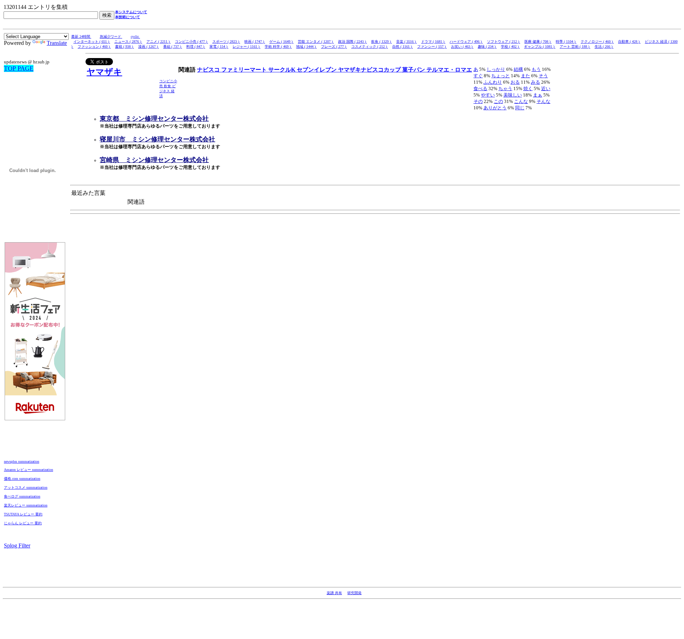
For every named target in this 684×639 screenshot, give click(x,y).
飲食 (168, 86)
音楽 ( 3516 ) (406, 41)
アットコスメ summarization (25, 487)
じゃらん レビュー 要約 (23, 523)
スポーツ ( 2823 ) (226, 41)
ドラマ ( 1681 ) (433, 41)
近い (545, 88)
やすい (488, 95)
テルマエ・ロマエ (449, 70)
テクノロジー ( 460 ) (597, 41)
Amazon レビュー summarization (28, 470)
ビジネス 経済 (167, 91)
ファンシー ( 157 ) (432, 46)
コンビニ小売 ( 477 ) (191, 41)
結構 (518, 69)
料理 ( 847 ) (195, 46)
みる (535, 82)
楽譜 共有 (334, 593)
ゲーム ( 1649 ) (281, 41)
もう (536, 69)
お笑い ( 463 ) (462, 46)
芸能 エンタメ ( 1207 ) (316, 41)
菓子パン (414, 70)
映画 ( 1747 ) (254, 41)
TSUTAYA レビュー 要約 (23, 514)
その (478, 101)
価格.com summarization (22, 478)
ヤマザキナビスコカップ (370, 70)
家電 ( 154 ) (218, 46)
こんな (521, 101)
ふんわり (492, 82)
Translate (57, 43)
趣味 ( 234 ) (487, 46)
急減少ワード (111, 36)
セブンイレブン (317, 70)
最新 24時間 (81, 36)
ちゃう (505, 88)
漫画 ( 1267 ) (148, 46)
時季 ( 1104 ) (566, 41)
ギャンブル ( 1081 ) (539, 46)
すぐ (478, 75)
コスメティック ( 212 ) (369, 46)
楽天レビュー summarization (25, 505)
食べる (480, 88)
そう (543, 75)
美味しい (512, 95)
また (525, 75)
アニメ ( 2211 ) (158, 41)
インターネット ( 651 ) (91, 41)
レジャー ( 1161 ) (246, 46)
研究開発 (354, 593)
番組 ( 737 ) (172, 46)
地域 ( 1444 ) (306, 46)
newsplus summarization (21, 461)
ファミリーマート (244, 70)
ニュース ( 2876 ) (128, 41)
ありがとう (495, 107)
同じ (519, 107)
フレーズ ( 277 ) (334, 46)
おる (515, 82)
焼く (528, 88)
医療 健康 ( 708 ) (537, 41)
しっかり (496, 69)
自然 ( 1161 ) (402, 46)
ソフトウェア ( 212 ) (503, 41)
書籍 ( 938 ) (124, 46)
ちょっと (500, 75)
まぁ (537, 95)
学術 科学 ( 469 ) (278, 46)
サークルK (282, 70)
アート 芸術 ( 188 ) (575, 46)
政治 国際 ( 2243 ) (352, 41)
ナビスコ (209, 70)
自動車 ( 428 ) (629, 41)
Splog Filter (17, 545)
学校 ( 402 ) (510, 46)
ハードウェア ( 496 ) (466, 41)
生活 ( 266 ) (604, 46)
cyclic (135, 36)
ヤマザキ (104, 72)
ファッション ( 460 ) (94, 46)
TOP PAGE (18, 68)
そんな (543, 101)
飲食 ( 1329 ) (381, 41)
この (498, 101)
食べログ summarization (22, 496)
